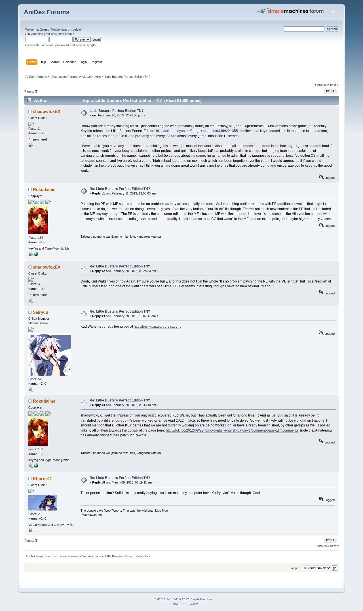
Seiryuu (40, 312)
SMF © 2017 (180, 599)
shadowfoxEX (46, 111)
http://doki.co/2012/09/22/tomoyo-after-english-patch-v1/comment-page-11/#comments (232, 430)
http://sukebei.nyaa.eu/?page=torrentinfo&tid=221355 (197, 131)
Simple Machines (202, 599)
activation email (61, 33)
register (76, 29)
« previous (322, 85)
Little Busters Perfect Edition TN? (116, 111)
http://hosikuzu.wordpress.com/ (157, 326)
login (64, 29)
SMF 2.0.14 (162, 599)
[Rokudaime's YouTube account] (36, 255)
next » (334, 85)
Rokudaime (44, 189)
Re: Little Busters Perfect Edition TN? (120, 189)
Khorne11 (42, 478)
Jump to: (295, 568)
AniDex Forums (46, 12)
